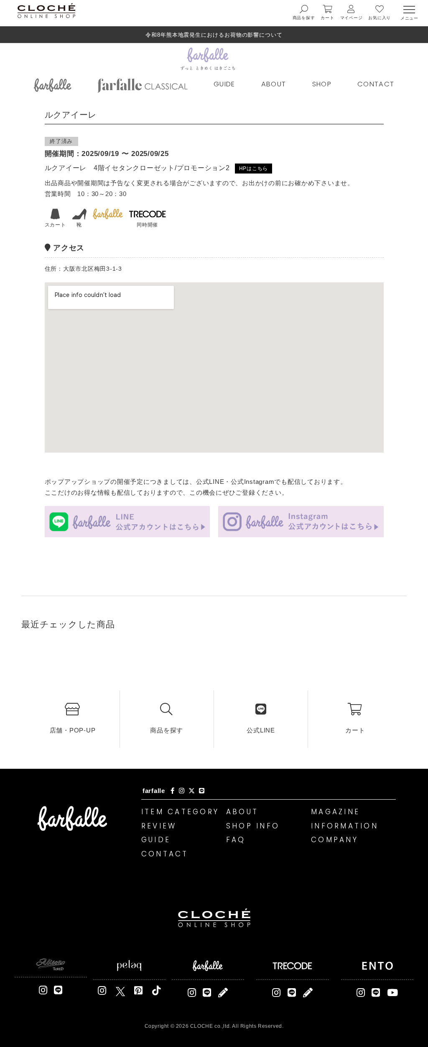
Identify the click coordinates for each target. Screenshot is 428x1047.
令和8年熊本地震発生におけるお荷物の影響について (214, 35)
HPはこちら (253, 168)
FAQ (236, 840)
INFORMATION (344, 826)
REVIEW (159, 826)
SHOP (321, 84)
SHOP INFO (253, 826)
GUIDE (224, 84)
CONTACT (375, 84)
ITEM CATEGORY (180, 812)
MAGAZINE (335, 812)
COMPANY (334, 840)
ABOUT (273, 84)
